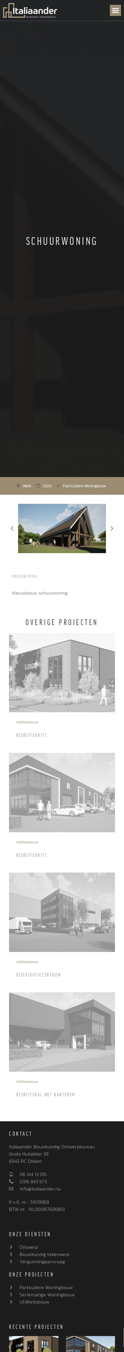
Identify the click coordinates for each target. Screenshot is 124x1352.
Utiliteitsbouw (27, 722)
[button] (115, 10)
